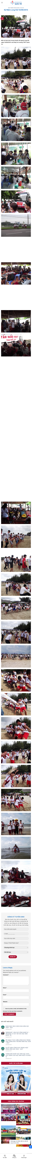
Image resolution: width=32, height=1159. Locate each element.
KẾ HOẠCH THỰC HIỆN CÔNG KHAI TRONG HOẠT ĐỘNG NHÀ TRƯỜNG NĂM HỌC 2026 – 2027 (18, 1041)
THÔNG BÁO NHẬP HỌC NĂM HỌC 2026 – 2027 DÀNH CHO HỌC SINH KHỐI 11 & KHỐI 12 (18, 1055)
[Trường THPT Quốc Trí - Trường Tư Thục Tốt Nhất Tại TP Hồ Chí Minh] (16, 2)
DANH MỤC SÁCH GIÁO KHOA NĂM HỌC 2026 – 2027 (17, 1026)
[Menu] (2, 2)
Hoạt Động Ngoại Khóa (14, 7)
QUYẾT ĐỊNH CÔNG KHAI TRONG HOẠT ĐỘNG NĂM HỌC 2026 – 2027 (17, 1048)
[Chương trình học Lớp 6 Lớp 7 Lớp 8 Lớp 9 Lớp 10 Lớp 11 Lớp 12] (16, 948)
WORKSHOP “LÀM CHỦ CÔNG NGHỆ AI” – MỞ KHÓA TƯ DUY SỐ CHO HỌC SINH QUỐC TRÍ (17, 1034)
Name (5, 987)
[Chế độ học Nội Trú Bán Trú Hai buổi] (16, 953)
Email (5, 994)
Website (5, 1001)
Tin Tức (22, 7)
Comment (6, 974)
